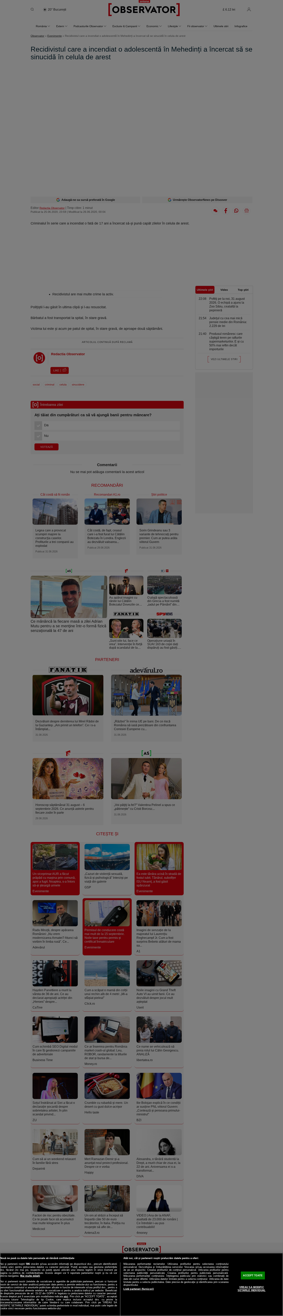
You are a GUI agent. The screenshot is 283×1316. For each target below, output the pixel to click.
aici (66, 1296)
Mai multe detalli (30, 1275)
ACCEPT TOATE (253, 1275)
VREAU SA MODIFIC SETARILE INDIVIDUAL (251, 1289)
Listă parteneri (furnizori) (138, 1289)
